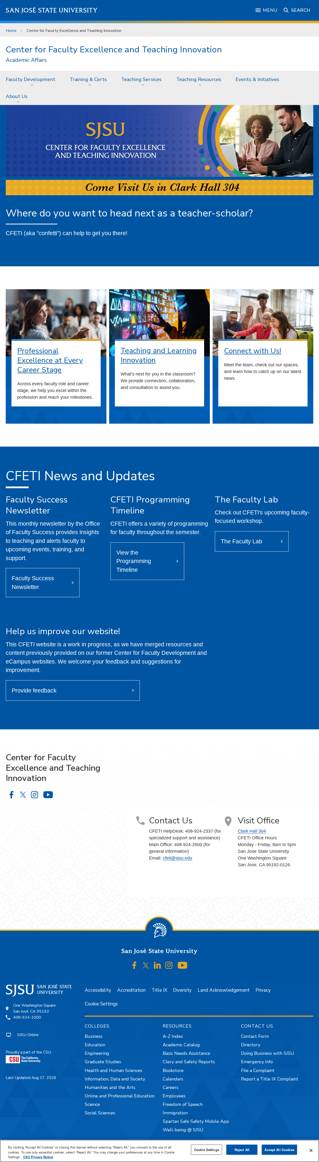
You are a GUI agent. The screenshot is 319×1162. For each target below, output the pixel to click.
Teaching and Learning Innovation (159, 355)
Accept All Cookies (279, 1149)
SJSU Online (28, 1035)
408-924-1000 (27, 1017)
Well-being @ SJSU (183, 1130)
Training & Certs (88, 79)
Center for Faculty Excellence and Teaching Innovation (114, 49)
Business (93, 1036)
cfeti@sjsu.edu (177, 858)
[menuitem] (32, 79)
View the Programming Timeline (133, 561)
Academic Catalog (181, 1045)
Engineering (97, 1053)
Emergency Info (257, 1062)
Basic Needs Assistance (186, 1053)
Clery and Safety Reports (189, 1062)
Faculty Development (30, 79)
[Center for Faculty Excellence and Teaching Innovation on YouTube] (48, 794)
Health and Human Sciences (113, 1070)
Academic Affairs (26, 60)
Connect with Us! (252, 351)
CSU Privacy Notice (38, 1157)
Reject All (242, 1149)
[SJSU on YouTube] (182, 965)
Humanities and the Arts (110, 1087)
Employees (174, 1096)
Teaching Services (141, 79)
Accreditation (131, 990)
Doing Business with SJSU (267, 1053)
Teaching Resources (198, 79)
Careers (170, 1087)
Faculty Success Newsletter (33, 582)
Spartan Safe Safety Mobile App (196, 1121)
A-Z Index (173, 1036)
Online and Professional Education (120, 1096)
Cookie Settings (101, 1004)
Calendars (173, 1079)
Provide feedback (34, 690)
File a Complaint (257, 1070)
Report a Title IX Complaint (269, 1079)
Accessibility (98, 990)
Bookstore (173, 1070)
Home (11, 30)
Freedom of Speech (183, 1104)
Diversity (182, 990)
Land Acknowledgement (223, 990)
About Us (17, 96)
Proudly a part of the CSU (28, 1052)
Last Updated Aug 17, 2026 (31, 1077)
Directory (250, 1045)
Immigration (175, 1113)
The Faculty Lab (241, 541)
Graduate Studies (103, 1062)
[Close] (311, 1150)
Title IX (159, 990)
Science (92, 1104)
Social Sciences (100, 1113)
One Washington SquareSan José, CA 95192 (34, 1008)
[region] (159, 1151)
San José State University (52, 10)
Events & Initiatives (257, 79)
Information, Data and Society (115, 1079)
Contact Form (255, 1036)
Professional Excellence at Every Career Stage (50, 360)
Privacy (263, 990)
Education (95, 1045)
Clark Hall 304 (252, 831)
